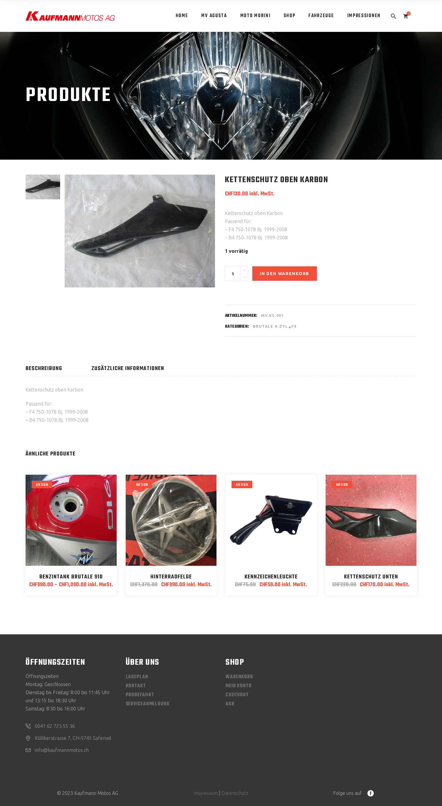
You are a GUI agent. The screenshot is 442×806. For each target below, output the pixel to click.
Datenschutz (235, 793)
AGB (230, 704)
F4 (293, 326)
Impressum (206, 793)
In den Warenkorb (284, 273)
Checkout (237, 695)
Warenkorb (239, 677)
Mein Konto (239, 686)
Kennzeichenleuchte (271, 577)
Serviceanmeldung (148, 704)
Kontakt (136, 686)
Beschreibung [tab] (44, 368)
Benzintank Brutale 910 (71, 577)
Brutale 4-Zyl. (271, 326)
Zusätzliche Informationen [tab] (127, 368)
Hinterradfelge (171, 577)
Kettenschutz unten (371, 577)
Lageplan (137, 677)
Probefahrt (140, 695)
